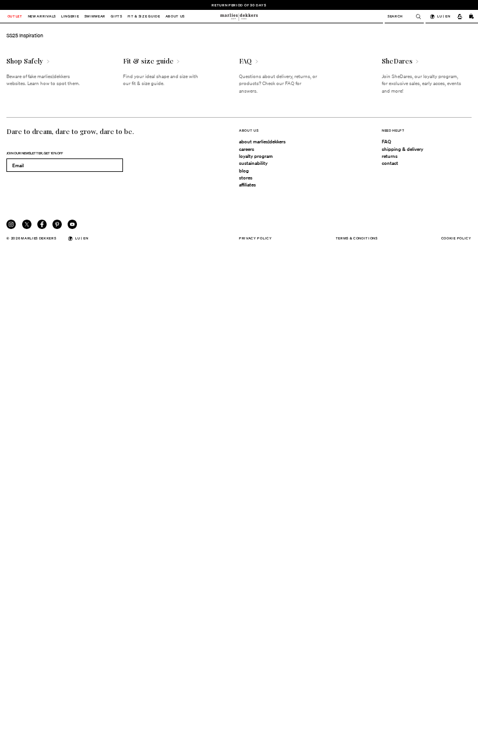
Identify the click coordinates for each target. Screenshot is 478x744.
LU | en (443, 16)
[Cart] (471, 16)
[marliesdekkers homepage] (239, 16)
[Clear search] (415, 17)
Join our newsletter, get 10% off (34, 153)
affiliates (247, 185)
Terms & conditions (357, 238)
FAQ (386, 141)
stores (245, 178)
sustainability (253, 163)
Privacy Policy (255, 238)
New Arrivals (42, 16)
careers (246, 149)
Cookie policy (456, 238)
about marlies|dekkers (262, 141)
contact (390, 163)
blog (244, 171)
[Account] (459, 16)
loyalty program (256, 156)
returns (390, 156)
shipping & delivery (402, 149)
